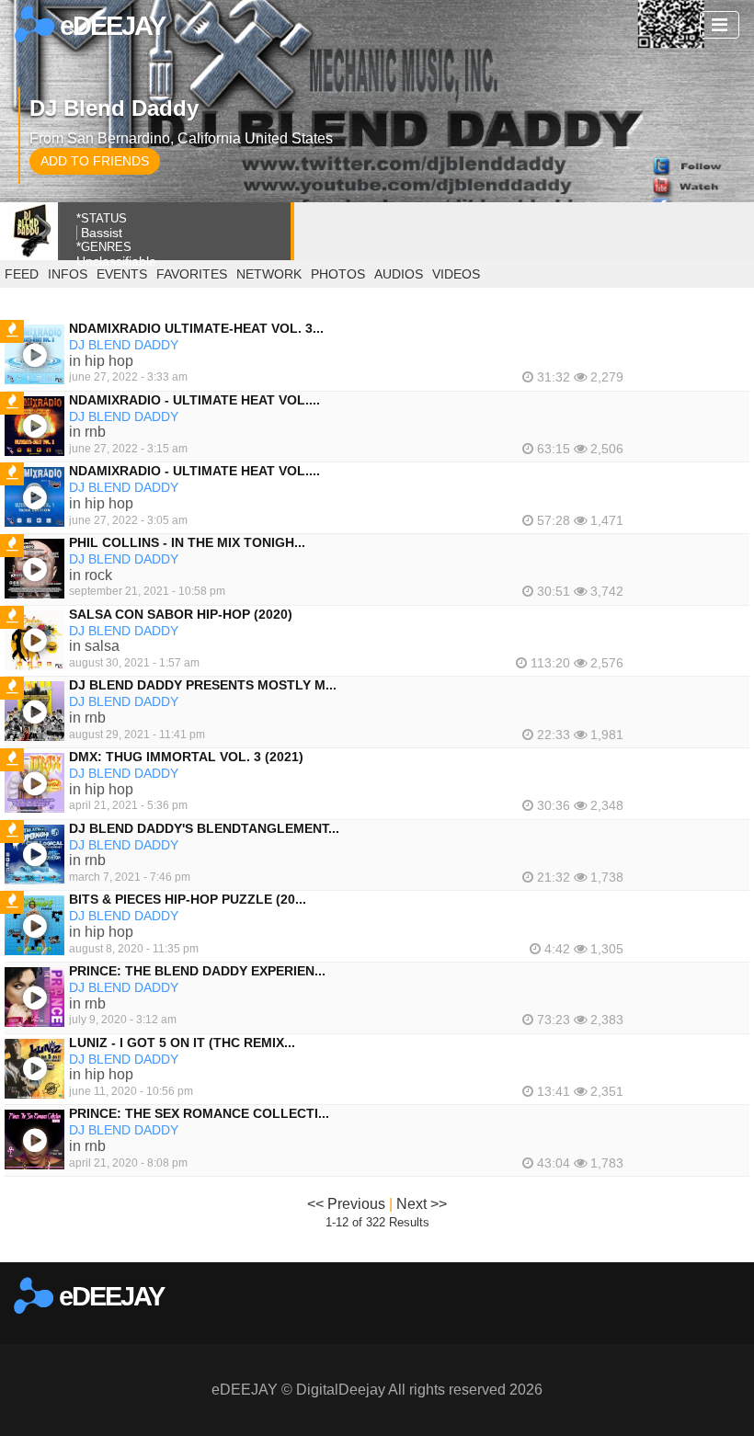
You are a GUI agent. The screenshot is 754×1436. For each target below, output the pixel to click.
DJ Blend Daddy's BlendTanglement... (204, 828)
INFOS (67, 274)
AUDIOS (398, 274)
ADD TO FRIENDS (94, 161)
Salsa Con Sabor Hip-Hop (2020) (180, 614)
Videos (456, 274)
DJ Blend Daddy (123, 344)
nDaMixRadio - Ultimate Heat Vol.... (194, 400)
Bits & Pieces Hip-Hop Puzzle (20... (187, 899)
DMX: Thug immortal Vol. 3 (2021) (186, 756)
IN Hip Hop (101, 361)
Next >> (421, 1204)
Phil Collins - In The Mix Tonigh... (187, 542)
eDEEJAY (109, 25)
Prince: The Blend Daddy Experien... (197, 970)
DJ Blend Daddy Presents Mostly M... (203, 685)
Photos (338, 274)
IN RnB (87, 431)
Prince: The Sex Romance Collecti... (199, 1113)
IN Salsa (94, 646)
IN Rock (90, 575)
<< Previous (346, 1204)
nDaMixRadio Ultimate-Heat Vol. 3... (196, 328)
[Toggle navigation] (719, 25)
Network (269, 274)
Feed (22, 274)
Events (122, 274)
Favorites (191, 274)
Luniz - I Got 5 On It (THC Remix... (182, 1042)
